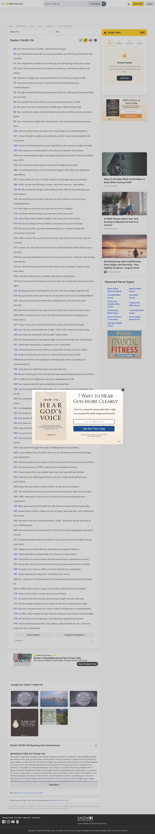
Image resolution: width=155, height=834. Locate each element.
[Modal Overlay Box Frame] (77, 417)
